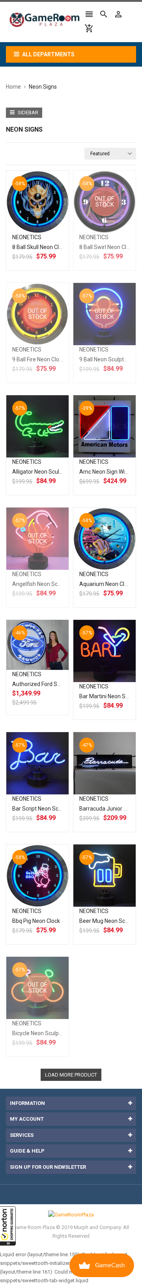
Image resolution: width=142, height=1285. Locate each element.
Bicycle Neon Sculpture (40, 1033)
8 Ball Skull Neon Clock (39, 247)
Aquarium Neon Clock (106, 584)
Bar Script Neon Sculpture (44, 808)
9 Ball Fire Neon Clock (38, 359)
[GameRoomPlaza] (71, 1214)
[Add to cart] (46, 227)
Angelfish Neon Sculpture (43, 584)
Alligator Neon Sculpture (42, 472)
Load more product (71, 1075)
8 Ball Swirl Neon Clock (107, 247)
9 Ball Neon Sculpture (105, 359)
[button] (8, 1226)
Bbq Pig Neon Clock (36, 921)
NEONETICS (26, 237)
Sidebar (27, 112)
